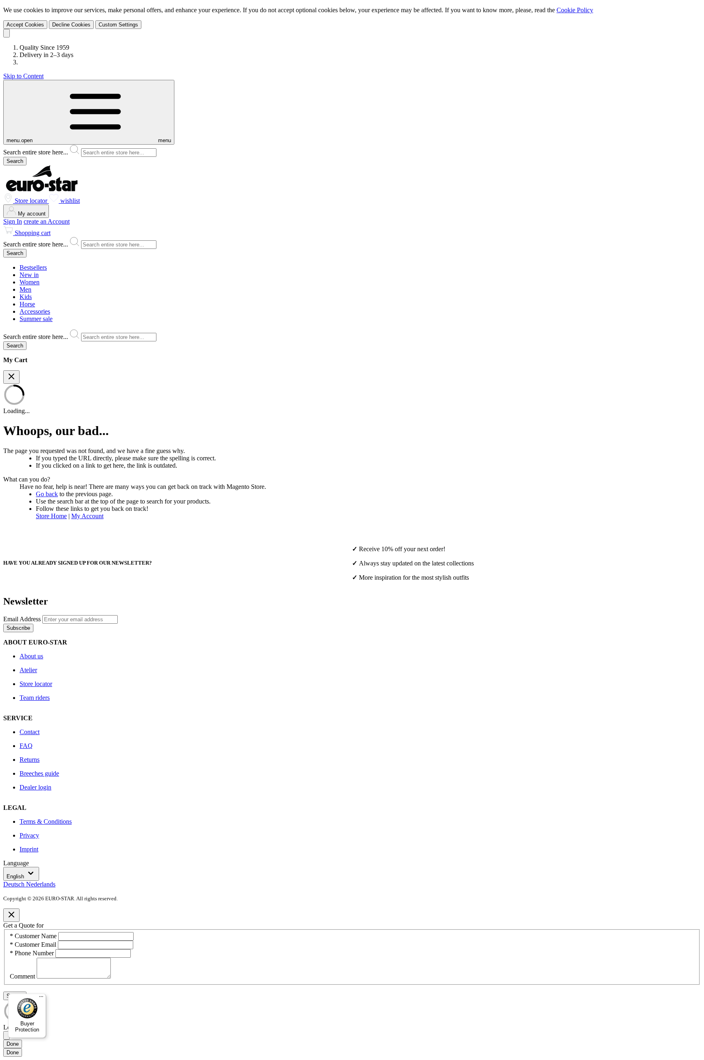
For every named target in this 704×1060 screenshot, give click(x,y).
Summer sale (36, 318)
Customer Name (34, 935)
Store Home (51, 515)
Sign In (12, 221)
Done (13, 1044)
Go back (47, 493)
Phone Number (32, 953)
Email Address (22, 619)
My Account (87, 515)
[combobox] (352, 151)
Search (15, 161)
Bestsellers (33, 267)
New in (29, 274)
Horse (27, 304)
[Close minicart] (11, 377)
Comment (23, 976)
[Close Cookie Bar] (6, 33)
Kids (26, 296)
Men (25, 289)
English (16, 876)
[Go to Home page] (41, 189)
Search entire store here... (36, 152)
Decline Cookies (71, 25)
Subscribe (18, 628)
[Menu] (41, 998)
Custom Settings (118, 25)
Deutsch (14, 884)
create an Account (47, 221)
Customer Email (34, 944)
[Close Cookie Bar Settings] (6, 1035)
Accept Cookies (25, 25)
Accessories (35, 311)
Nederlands (40, 884)
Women (30, 282)
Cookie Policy (575, 10)
